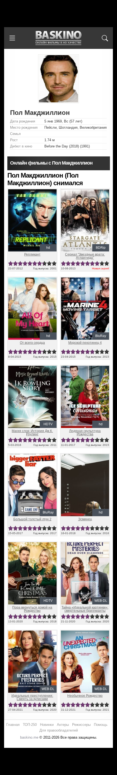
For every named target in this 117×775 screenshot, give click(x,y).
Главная (13, 725)
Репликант (32, 254)
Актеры (63, 725)
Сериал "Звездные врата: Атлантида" (85, 256)
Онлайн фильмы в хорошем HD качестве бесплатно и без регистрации (58, 38)
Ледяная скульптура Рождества (85, 432)
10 (54, 263)
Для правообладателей (58, 730)
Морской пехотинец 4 (85, 343)
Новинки (47, 725)
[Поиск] (104, 38)
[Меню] (12, 38)
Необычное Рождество (85, 696)
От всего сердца (32, 343)
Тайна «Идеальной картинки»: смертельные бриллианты (84, 609)
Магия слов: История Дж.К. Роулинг (32, 432)
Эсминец (85, 519)
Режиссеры (81, 725)
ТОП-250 (30, 725)
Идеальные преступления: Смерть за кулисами (32, 697)
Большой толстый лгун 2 (32, 519)
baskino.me (29, 737)
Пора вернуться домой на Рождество (32, 609)
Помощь (100, 725)
